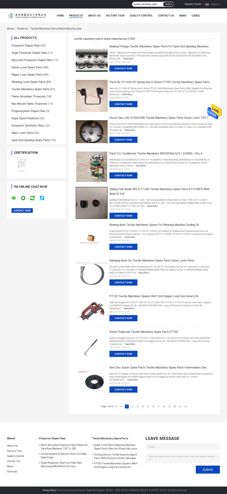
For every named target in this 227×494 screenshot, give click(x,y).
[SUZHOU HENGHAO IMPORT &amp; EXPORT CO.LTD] (26, 15)
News (182, 15)
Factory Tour (115, 15)
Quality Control (141, 15)
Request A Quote (193, 4)
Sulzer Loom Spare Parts (27, 67)
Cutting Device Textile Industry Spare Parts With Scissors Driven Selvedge (115, 456)
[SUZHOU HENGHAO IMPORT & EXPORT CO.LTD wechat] (34, 198)
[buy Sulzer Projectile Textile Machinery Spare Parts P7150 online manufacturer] (92, 346)
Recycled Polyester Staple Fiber (32, 60)
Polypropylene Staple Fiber (29, 111)
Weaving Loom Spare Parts (28, 82)
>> (180, 406)
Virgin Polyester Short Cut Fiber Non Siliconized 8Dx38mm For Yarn (61, 464)
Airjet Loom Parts (23, 133)
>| (185, 406)
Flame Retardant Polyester (29, 96)
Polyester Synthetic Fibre (28, 125)
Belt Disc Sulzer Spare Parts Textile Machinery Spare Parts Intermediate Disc (158, 367)
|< (116, 406)
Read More (128, 59)
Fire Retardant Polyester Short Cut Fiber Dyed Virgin (64, 455)
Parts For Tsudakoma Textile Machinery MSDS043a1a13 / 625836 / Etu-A (155, 153)
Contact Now (123, 68)
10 (174, 406)
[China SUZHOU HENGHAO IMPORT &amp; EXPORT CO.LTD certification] (21, 165)
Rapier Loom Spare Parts (27, 74)
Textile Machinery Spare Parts (30, 89)
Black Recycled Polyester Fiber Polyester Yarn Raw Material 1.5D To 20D (64, 447)
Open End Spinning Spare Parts (31, 140)
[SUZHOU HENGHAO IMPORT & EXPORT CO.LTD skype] (44, 198)
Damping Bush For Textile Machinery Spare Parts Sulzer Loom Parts (151, 260)
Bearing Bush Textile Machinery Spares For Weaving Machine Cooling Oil (154, 224)
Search (168, 4)
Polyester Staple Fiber (26, 45)
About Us (94, 15)
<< (121, 406)
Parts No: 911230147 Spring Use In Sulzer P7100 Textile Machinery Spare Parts (159, 82)
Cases (196, 15)
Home (60, 15)
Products (76, 15)
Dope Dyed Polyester (25, 118)
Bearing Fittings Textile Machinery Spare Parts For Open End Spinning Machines (159, 46)
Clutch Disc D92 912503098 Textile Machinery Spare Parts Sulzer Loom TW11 (158, 117)
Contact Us (166, 15)
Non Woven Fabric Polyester (29, 103)
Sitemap (12, 471)
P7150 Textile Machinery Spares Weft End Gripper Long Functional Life (154, 296)
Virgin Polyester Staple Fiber (29, 52)
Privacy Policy (49, 490)
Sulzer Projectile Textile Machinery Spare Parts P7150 (143, 332)
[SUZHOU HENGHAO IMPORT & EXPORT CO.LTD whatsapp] (25, 198)
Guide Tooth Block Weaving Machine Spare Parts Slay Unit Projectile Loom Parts (115, 447)
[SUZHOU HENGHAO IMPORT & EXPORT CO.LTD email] (16, 198)
